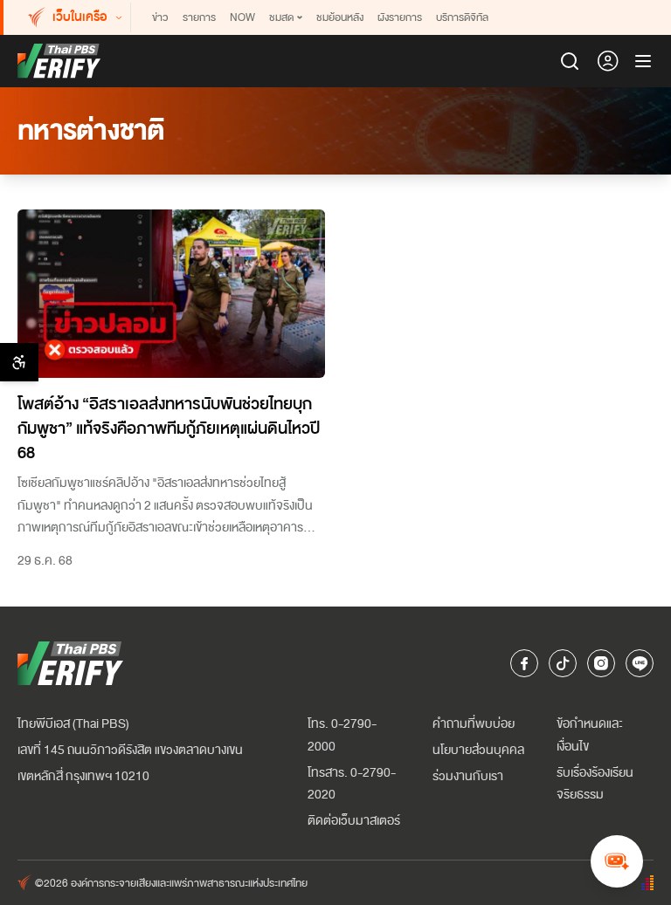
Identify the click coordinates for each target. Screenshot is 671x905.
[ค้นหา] (570, 61)
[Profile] (608, 61)
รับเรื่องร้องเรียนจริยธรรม (595, 784)
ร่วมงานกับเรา (467, 776)
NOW (242, 17)
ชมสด (281, 17)
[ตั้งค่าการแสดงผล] (19, 362)
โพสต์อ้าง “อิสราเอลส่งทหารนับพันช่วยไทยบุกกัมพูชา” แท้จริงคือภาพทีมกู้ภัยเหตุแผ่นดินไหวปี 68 (168, 428)
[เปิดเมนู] (643, 61)
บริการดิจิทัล (462, 17)
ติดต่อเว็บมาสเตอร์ (354, 821)
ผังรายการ (399, 17)
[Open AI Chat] (617, 861)
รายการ (199, 17)
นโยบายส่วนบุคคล (478, 750)
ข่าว (160, 17)
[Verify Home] (59, 61)
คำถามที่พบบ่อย (473, 724)
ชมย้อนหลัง (339, 17)
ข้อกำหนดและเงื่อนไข (590, 735)
